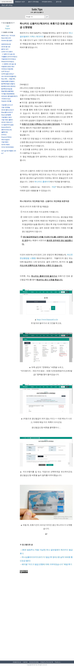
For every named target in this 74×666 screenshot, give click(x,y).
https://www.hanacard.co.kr (47, 320)
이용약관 (25, 662)
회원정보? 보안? (20, 2)
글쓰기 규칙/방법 (33, 2)
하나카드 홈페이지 (42, 182)
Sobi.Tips (37, 9)
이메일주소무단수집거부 (46, 662)
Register (7, 28)
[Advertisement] (46, 69)
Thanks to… (58, 662)
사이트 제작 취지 (7, 2)
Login (7, 26)
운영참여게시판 (17, 662)
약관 (54, 187)
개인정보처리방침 (34, 662)
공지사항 (58, 2)
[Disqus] (46, 624)
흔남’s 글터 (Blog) (7, 5)
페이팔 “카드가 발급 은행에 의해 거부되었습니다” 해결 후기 (47, 564)
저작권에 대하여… (47, 2)
